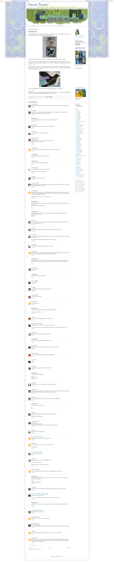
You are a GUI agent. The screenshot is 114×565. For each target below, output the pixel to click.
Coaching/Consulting (58, 25)
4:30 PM (32, 291)
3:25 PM (32, 255)
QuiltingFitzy (33, 167)
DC (76, 146)
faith (77, 160)
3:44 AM (32, 144)
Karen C (32, 537)
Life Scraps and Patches (35, 436)
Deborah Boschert (79, 35)
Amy (32, 430)
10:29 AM (33, 216)
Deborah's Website (49, 25)
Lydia (32, 412)
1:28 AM (32, 483)
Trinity (32, 487)
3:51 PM (32, 264)
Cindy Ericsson (34, 469)
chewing (77, 167)
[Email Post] (44, 96)
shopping (77, 139)
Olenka (32, 397)
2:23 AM (32, 134)
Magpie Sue (33, 353)
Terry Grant (33, 104)
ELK (32, 220)
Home (28, 25)
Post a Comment (33, 545)
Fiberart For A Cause (79, 174)
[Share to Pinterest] (51, 96)
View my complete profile (79, 37)
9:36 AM (32, 417)
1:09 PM (32, 426)
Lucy (32, 531)
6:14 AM (32, 164)
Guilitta (32, 443)
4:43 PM (32, 304)
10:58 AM (33, 241)
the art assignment (79, 176)
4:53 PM (32, 313)
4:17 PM (32, 277)
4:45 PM (32, 534)
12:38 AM (33, 114)
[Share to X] (49, 96)
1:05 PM (32, 527)
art (31, 98)
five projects (78, 145)
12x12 (77, 113)
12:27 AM (33, 385)
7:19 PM (32, 542)
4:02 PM (32, 270)
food (77, 116)
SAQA (77, 134)
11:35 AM (33, 513)
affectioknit (33, 280)
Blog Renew (78, 138)
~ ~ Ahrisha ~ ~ (34, 421)
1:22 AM (32, 127)
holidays (77, 130)
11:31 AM (33, 247)
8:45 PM (32, 356)
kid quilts (77, 162)
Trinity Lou (54, 93)
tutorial (77, 163)
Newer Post (31, 547)
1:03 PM (32, 519)
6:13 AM (32, 157)
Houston (77, 127)
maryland (77, 153)
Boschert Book (78, 133)
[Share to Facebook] (50, 96)
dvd (76, 166)
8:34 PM (32, 455)
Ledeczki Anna (34, 516)
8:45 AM (32, 400)
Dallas (77, 142)
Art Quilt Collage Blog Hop (81, 155)
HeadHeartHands (79, 170)
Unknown (33, 190)
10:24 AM (33, 506)
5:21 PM (32, 320)
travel (77, 114)
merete (32, 131)
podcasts (77, 171)
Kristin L (32, 124)
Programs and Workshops (37, 25)
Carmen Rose (33, 183)
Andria (32, 332)
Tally (32, 287)
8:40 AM (32, 499)
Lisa (32, 176)
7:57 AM (32, 490)
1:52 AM (32, 393)
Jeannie (32, 251)
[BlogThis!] (48, 96)
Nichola (32, 301)
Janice (32, 366)
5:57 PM (32, 335)
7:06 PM (32, 439)
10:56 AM (33, 231)
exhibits (77, 123)
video (77, 141)
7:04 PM (32, 433)
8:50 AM (32, 187)
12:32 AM (33, 472)
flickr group (33, 64)
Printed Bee (78, 151)
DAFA (77, 172)
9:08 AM (32, 198)
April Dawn (33, 295)
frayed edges (78, 131)
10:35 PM (33, 369)
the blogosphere (79, 125)
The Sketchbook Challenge (79, 150)
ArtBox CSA (78, 168)
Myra (32, 228)
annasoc (33, 345)
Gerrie (32, 110)
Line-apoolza (78, 175)
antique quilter (34, 138)
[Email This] (46, 96)
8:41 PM (32, 349)
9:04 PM (32, 466)
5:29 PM (32, 328)
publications (78, 126)
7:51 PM (32, 448)
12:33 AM (33, 107)
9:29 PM (32, 362)
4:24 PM (32, 283)
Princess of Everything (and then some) (38, 493)
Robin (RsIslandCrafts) (35, 510)
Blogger (61, 556)
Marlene (32, 267)
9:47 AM (32, 208)
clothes (77, 159)
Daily (77, 137)
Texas (77, 120)
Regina (32, 382)
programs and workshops (80, 121)
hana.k (32, 244)
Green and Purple (79, 129)
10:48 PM (33, 379)
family (77, 112)
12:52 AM (33, 121)
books (77, 118)
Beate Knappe (34, 523)
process (77, 117)
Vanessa (33, 359)
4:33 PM (32, 298)
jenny (32, 389)
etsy (77, 135)
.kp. (32, 458)
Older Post (69, 547)
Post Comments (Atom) (37, 549)
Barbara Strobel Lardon (35, 323)
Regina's (37, 61)
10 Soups (78, 164)
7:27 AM (32, 179)
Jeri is (32, 234)
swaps (34, 98)
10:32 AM (33, 224)
